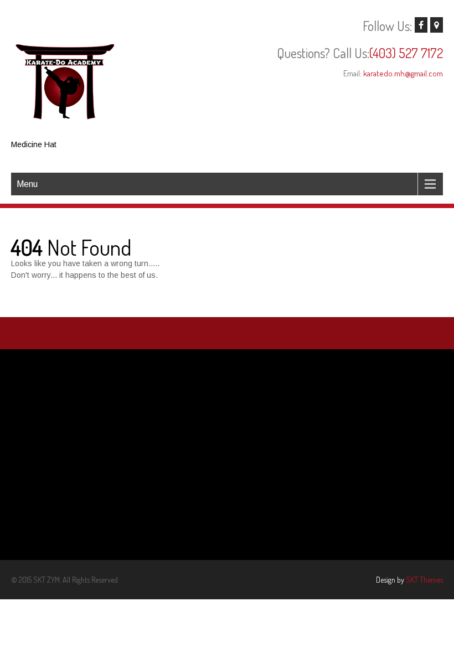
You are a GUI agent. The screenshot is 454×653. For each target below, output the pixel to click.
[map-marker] (436, 25)
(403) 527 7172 (406, 52)
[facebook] (421, 25)
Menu (27, 184)
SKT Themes (424, 579)
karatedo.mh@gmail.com (403, 73)
